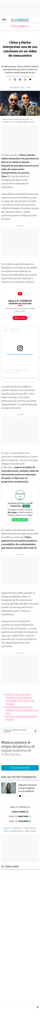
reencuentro (17, 831)
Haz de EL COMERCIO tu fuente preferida (15, 731)
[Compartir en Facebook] (20, 80)
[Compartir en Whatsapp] (10, 80)
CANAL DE (19, 816)
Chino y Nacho (30, 828)
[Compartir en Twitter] (15, 80)
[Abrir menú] (4, 20)
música (7, 831)
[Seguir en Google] (25, 80)
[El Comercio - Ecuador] (20, 20)
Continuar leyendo (20, 767)
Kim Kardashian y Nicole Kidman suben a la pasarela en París (22, 710)
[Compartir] (30, 80)
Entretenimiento (20, 26)
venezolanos (30, 831)
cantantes (17, 828)
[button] (17, 796)
